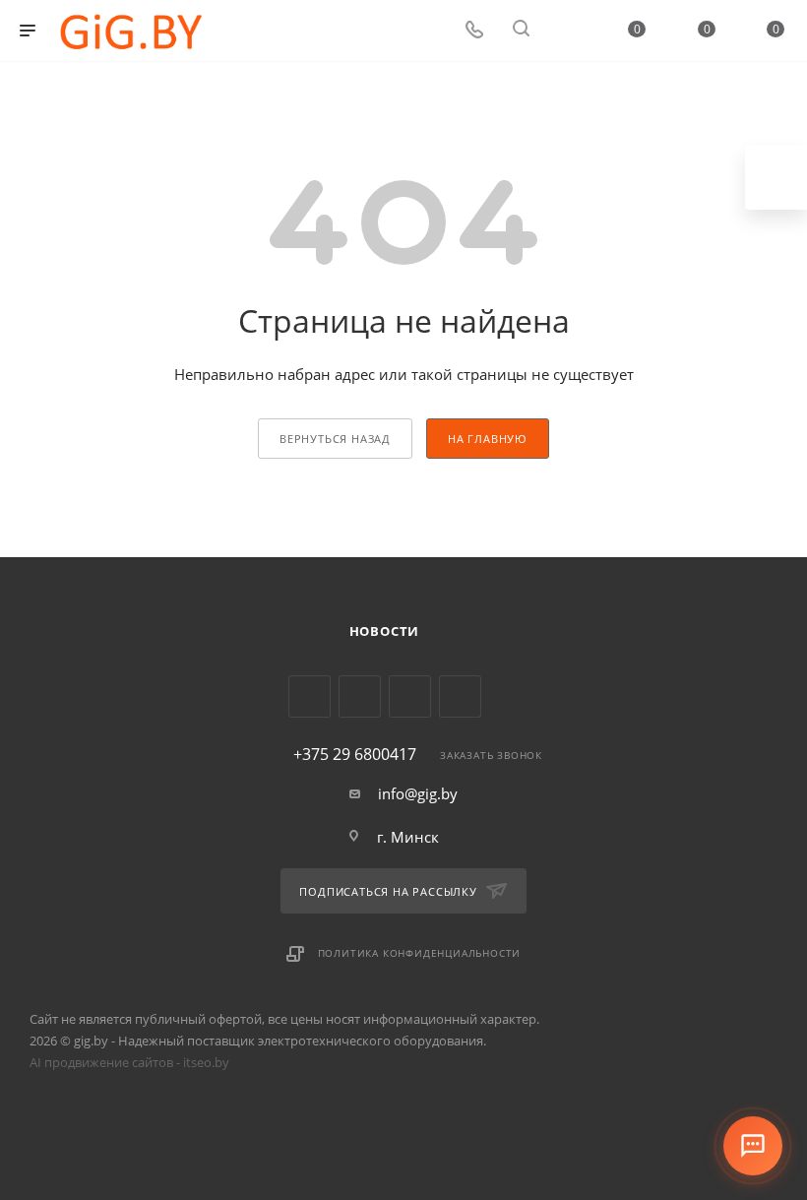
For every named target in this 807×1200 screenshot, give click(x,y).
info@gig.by (418, 793)
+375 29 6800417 (354, 754)
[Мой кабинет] (568, 30)
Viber (410, 696)
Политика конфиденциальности (420, 953)
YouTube (360, 696)
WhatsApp (460, 696)
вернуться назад (335, 438)
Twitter (309, 696)
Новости (384, 631)
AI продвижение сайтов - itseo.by (129, 1062)
